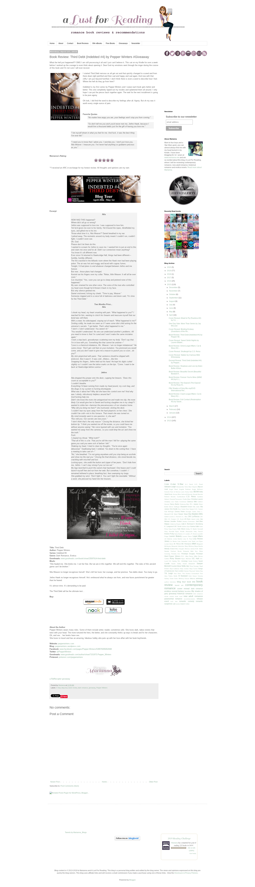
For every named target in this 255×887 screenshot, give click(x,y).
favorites (188, 591)
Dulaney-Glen (184, 504)
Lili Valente (168, 539)
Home (52, 43)
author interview (170, 582)
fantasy (181, 591)
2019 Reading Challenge (179, 838)
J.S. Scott (180, 519)
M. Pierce (177, 544)
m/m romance (198, 594)
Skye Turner (193, 568)
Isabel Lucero (169, 516)
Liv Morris (173, 541)
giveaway (92, 688)
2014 (169, 417)
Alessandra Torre (182, 487)
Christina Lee (169, 501)
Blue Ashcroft (182, 494)
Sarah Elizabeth (189, 563)
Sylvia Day (199, 571)
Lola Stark (191, 541)
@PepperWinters (64, 652)
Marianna (174, 842)
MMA (194, 544)
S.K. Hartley (173, 561)
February (173, 409)
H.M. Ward (174, 514)
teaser (182, 604)
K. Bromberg (198, 524)
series (178, 604)
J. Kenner (177, 516)
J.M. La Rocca (193, 516)
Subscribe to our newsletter (181, 116)
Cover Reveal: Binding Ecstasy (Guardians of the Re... (181, 330)
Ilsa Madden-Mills (195, 514)
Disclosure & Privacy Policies (186, 873)
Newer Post (55, 782)
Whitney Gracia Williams (187, 578)
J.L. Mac (184, 516)
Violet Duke (174, 578)
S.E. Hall (195, 559)
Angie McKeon (197, 489)
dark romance (83, 688)
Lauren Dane (187, 536)
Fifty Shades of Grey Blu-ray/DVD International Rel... (182, 389)
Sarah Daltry (176, 563)
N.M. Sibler (199, 549)
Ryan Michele (186, 558)
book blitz (191, 582)
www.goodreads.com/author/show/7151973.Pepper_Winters (86, 654)
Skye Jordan (184, 568)
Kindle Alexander (186, 531)
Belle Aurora (173, 494)
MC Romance (186, 544)
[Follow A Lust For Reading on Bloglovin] (127, 840)
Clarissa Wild (192, 501)
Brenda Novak (192, 494)
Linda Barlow (177, 539)
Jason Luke (195, 519)
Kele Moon (181, 529)
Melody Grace (169, 549)
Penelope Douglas (188, 554)
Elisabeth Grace (186, 507)
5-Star (58, 688)
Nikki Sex (194, 551)
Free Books (110, 43)
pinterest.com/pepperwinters (71, 657)
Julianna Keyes (175, 524)
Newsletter (135, 43)
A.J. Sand (189, 484)
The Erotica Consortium (190, 573)
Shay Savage (194, 566)
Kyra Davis (178, 534)
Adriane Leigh (170, 487)
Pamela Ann (175, 554)
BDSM (196, 492)
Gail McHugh (169, 511)
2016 (169, 281)
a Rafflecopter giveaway (60, 679)
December (173, 287)
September (173, 298)
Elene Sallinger (174, 507)
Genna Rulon (180, 511)
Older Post (153, 782)
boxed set (179, 585)
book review (72, 688)
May (171, 312)
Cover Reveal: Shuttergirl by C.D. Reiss (184, 351)
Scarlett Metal (176, 566)
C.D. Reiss (191, 497)
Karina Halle (194, 526)
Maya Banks (198, 546)
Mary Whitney (189, 546)
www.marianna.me (171, 157)
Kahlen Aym (186, 526)
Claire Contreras (180, 501)
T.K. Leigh (168, 573)
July (171, 305)
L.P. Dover (193, 534)
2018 (169, 274)
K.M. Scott (177, 526)
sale (174, 604)
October (172, 294)
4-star (173, 484)
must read (178, 596)
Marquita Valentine (177, 546)
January (172, 413)
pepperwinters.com (66, 643)
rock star (173, 601)
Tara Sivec (177, 573)
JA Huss (187, 519)
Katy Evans (173, 529)
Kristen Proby (169, 534)
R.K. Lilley (184, 556)
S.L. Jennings (183, 561)
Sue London (179, 571)
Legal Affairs (198, 536)
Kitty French (198, 531)
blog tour (65, 688)
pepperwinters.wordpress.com (67, 646)
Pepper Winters (101, 688)
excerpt (175, 591)
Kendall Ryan (174, 531)
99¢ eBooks (97, 43)
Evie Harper (190, 509)
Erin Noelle (174, 509)
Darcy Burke (174, 504)
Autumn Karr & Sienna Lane (174, 492)
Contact (70, 43)
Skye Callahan (175, 568)
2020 (169, 267)
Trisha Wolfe (172, 576)
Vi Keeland (183, 576)
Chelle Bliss (187, 499)
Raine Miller (193, 556)
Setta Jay (185, 566)
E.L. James (194, 504)
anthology (199, 578)
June (171, 308)
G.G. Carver (198, 509)
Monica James (190, 549)
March (172, 406)
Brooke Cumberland (178, 496)
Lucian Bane (168, 544)
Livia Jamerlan (182, 541)
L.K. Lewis (185, 534)
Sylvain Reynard (189, 571)
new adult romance (193, 596)
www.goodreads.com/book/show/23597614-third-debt (83, 558)
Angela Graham (185, 489)
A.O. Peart (198, 484)
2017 (169, 278)
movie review (169, 596)
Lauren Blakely (175, 536)
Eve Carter (181, 509)
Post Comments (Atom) (70, 786)
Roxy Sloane (175, 559)
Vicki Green (192, 576)
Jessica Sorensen (188, 521)
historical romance (184, 594)
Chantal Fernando (176, 499)
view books (192, 853)
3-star (166, 484)
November (173, 291)
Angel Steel (173, 489)
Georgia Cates (191, 511)
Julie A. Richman (187, 524)
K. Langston (168, 526)
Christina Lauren (197, 499)
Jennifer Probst (176, 521)
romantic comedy (186, 601)
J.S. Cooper (172, 519)
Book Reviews (83, 43)
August (172, 301)
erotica (167, 591)
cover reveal (183, 588)
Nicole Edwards (183, 551)
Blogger (132, 880)
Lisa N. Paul (187, 539)
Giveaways (123, 43)
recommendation (189, 599)
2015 (169, 284)
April (171, 315)
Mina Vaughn (179, 549)
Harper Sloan (183, 514)
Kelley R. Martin (191, 529)
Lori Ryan (199, 541)
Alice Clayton (192, 487)
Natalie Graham (170, 551)
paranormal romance (173, 599)
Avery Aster (189, 492)
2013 (169, 421)
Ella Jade (196, 507)
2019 (169, 271)
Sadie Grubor (193, 561)
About (60, 43)
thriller (187, 604)
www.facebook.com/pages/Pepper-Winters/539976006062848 (86, 649)
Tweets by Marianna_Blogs (76, 832)
